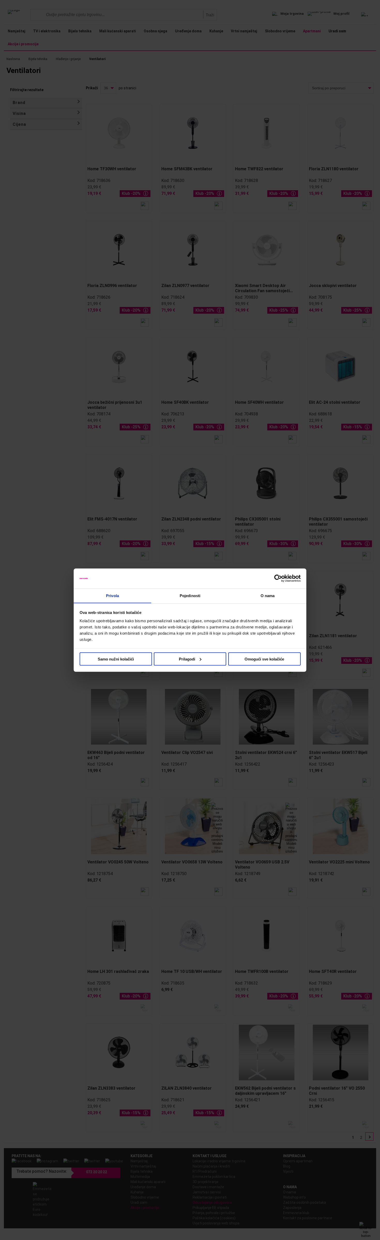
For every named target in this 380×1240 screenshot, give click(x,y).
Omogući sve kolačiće (264, 659)
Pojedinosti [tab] (190, 595)
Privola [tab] (112, 595)
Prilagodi (187, 659)
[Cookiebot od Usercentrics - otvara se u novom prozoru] (278, 578)
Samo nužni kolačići (116, 659)
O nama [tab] (268, 595)
